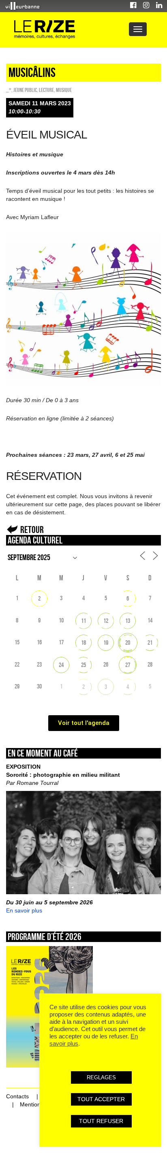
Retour (32, 529)
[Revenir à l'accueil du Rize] (44, 29)
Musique (64, 90)
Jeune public (25, 90)
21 (150, 642)
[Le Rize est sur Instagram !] (146, 6)
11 (83, 620)
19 (105, 642)
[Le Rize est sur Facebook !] (133, 6)
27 (127, 664)
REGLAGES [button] (101, 1077)
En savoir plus (24, 910)
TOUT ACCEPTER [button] (101, 1099)
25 (83, 664)
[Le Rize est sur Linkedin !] (159, 6)
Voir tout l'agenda (83, 723)
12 (105, 620)
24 (61, 664)
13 (127, 620)
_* (8, 90)
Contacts (17, 1096)
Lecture (46, 90)
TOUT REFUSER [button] (101, 1121)
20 (127, 642)
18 (83, 642)
